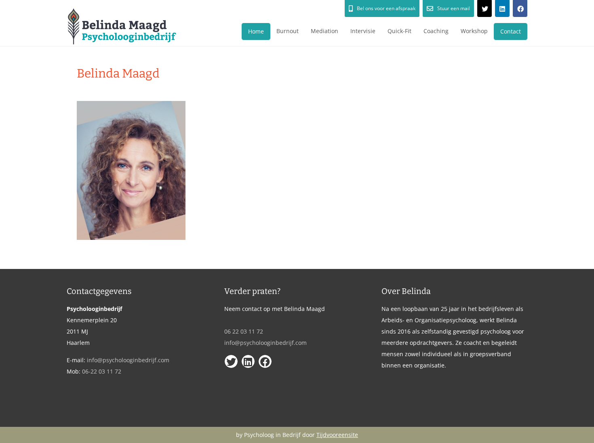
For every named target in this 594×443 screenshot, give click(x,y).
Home (256, 31)
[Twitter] (484, 8)
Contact (510, 31)
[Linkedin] (502, 8)
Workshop (474, 31)
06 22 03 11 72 (243, 331)
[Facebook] (520, 8)
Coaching (436, 31)
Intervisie (362, 31)
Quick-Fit (399, 31)
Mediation (324, 31)
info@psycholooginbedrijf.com (128, 360)
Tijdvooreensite (337, 435)
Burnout (287, 31)
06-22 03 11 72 (101, 371)
